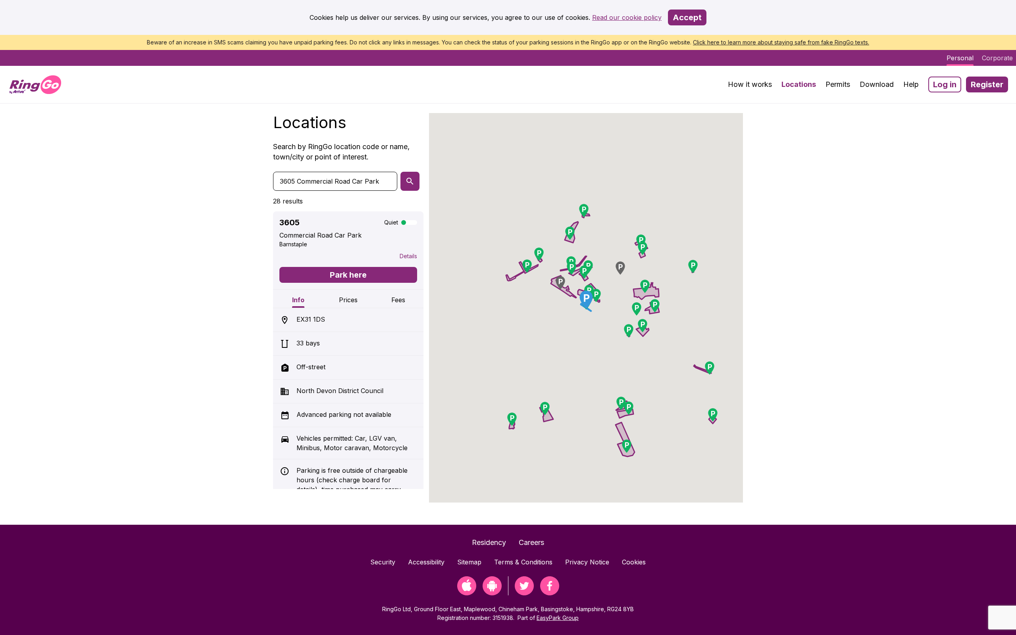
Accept (687, 17)
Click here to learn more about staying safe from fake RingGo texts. (781, 42)
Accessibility (426, 562)
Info (298, 300)
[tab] (298, 299)
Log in (944, 84)
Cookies (634, 562)
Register (987, 84)
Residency (489, 542)
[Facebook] (549, 593)
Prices (348, 300)
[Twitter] (524, 593)
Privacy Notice (587, 562)
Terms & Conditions (523, 562)
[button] (560, 283)
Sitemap (469, 562)
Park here (348, 275)
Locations (798, 84)
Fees (398, 300)
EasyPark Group (558, 617)
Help (911, 84)
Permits (838, 84)
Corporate (997, 58)
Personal (960, 58)
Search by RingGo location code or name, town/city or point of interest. (341, 151)
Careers (531, 542)
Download (877, 84)
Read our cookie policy (627, 17)
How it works (750, 84)
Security (382, 562)
